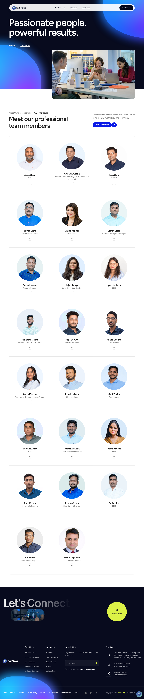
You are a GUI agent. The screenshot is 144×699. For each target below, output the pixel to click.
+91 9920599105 (120, 672)
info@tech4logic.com (122, 663)
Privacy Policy (32, 693)
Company (49, 653)
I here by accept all (82, 669)
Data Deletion (53, 693)
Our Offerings (60, 8)
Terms (42, 693)
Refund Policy (66, 693)
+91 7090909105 (120, 675)
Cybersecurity (30, 662)
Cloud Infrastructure (32, 657)
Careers (49, 666)
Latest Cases (51, 662)
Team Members (52, 657)
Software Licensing (32, 666)
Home (12, 45)
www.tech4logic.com (122, 666)
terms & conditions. (88, 669)
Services (21, 693)
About (12, 693)
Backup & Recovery (32, 671)
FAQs (75, 693)
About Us (73, 8)
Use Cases (86, 8)
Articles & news (51, 671)
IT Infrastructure (30, 653)
